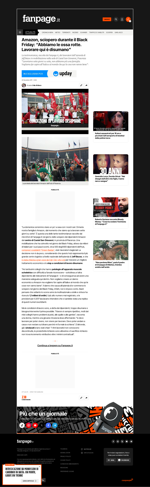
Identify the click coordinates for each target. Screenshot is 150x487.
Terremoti (66, 32)
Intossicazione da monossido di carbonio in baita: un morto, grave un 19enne (21, 472)
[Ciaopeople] (127, 481)
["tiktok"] (22, 425)
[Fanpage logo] (38, 19)
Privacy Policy (65, 456)
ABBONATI (107, 19)
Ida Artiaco (37, 85)
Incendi (75, 32)
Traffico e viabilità (96, 32)
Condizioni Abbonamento (69, 464)
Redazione (64, 468)
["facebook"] (48, 425)
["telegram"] (55, 425)
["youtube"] (35, 425)
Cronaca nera (47, 32)
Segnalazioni (65, 453)
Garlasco (119, 32)
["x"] (41, 425)
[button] (86, 85)
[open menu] (20, 32)
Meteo (57, 32)
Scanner (83, 32)
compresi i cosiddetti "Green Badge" (38, 250)
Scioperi (109, 32)
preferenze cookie (67, 471)
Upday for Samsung (36, 392)
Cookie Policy (65, 460)
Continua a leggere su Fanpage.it (55, 345)
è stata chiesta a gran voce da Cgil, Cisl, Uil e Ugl (43, 260)
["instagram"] (28, 425)
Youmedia (63, 449)
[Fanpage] (25, 441)
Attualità (30, 32)
